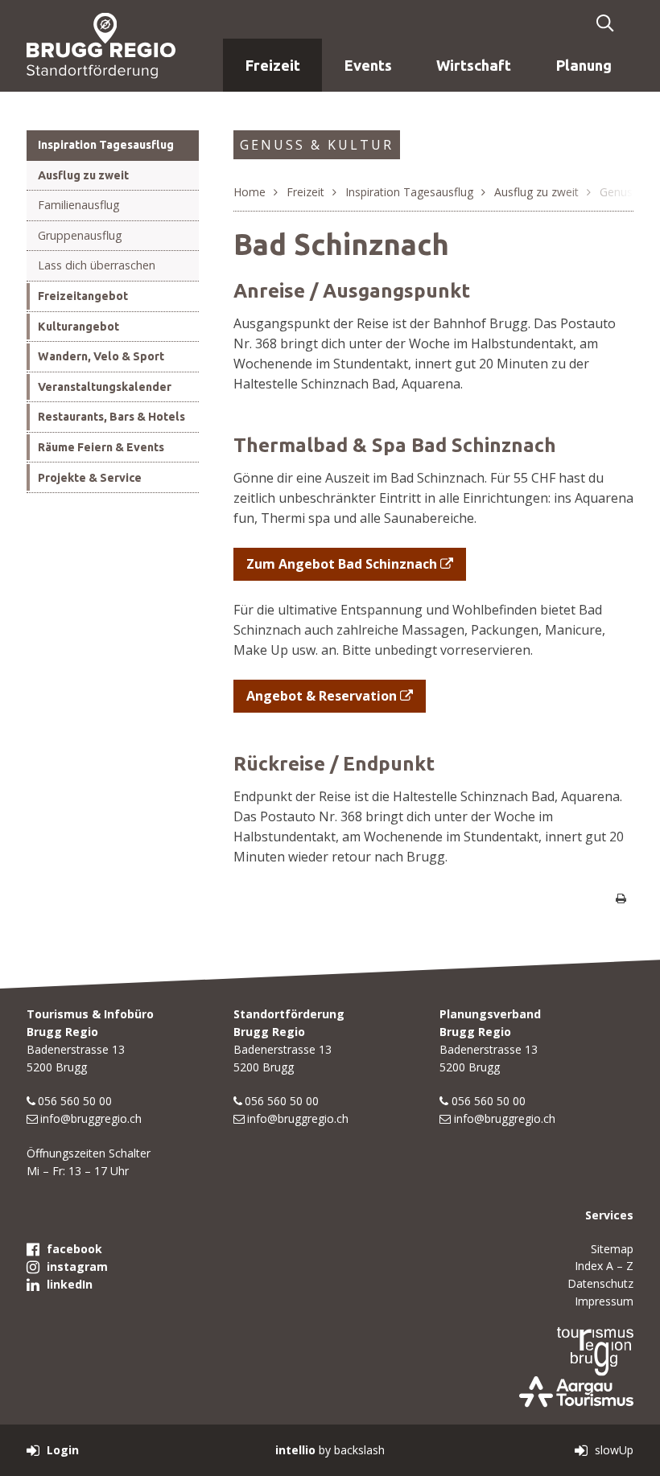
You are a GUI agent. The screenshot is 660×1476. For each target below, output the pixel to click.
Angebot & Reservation (321, 696)
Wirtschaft (473, 65)
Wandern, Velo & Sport (101, 356)
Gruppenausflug (80, 235)
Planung (584, 65)
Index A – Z (604, 1265)
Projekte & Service (90, 477)
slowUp (614, 1449)
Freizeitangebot (83, 296)
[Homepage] (101, 44)
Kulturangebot (78, 326)
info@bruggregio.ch (91, 1118)
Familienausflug (79, 204)
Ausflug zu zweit (83, 175)
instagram (77, 1266)
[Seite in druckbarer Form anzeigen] (620, 898)
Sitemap (612, 1248)
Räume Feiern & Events (101, 447)
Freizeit (272, 65)
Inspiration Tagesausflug (106, 144)
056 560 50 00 (75, 1100)
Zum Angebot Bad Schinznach (341, 564)
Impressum (604, 1301)
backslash (359, 1449)
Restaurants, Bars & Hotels (111, 416)
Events (368, 65)
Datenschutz (600, 1283)
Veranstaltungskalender (104, 386)
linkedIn (70, 1284)
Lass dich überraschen (96, 265)
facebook (74, 1248)
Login (63, 1449)
